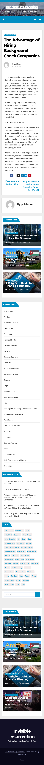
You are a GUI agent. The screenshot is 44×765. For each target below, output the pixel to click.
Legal (6, 386)
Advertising (8, 311)
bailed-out (8, 535)
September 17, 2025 (15, 704)
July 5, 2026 (12, 658)
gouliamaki (21, 551)
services (27, 568)
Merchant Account (11, 397)
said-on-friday (17, 568)
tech (21, 576)
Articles (7, 317)
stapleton (30, 572)
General (7, 351)
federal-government (12, 547)
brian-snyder (27, 535)
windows (26, 580)
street (7, 576)
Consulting (8, 334)
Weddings (8, 466)
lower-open (19, 559)
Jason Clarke (24, 242)
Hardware (8, 363)
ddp (29, 539)
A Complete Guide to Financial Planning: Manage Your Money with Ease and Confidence (20, 497)
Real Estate (8, 420)
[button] (35, 19)
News (6, 403)
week (18, 580)
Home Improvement (11, 368)
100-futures (9, 531)
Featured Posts (10, 340)
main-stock (30, 559)
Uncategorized (9, 454)
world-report (9, 584)
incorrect (15, 555)
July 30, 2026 (12, 634)
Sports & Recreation (12, 443)
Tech (6, 449)
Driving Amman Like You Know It (20, 261)
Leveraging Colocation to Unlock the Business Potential (21, 238)
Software (7, 437)
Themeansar (22, 754)
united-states (9, 580)
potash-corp (24, 564)
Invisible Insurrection (22, 7)
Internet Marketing (11, 374)
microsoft (8, 564)
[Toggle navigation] (40, 19)
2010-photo (19, 531)
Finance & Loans (10, 346)
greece (7, 555)
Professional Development (14, 414)
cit (18, 539)
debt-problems (10, 543)
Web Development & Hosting (15, 460)
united (34, 576)
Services (7, 431)
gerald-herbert (10, 551)
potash (15, 564)
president (34, 564)
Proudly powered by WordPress (15, 752)
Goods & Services (11, 357)
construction (8, 328)
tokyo (27, 576)
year (17, 584)
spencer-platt (20, 572)
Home (22, 760)
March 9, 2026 (13, 683)
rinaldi (7, 568)
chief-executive (10, 539)
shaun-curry (9, 572)
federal (29, 543)
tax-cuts (14, 576)
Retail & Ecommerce (12, 426)
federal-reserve (27, 547)
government (31, 551)
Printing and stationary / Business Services (20, 409)
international (25, 555)
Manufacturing (9, 391)
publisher (17, 64)
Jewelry (7, 380)
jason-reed (9, 559)
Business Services (10, 34)
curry (24, 539)
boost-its (17, 535)
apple (28, 531)
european (20, 543)
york (23, 584)
